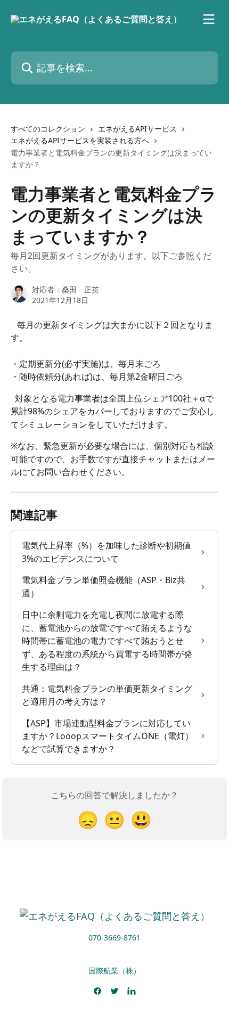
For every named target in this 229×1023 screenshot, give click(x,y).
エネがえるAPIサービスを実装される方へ (80, 140)
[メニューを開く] (208, 19)
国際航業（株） (114, 970)
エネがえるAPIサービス (137, 129)
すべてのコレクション (48, 129)
